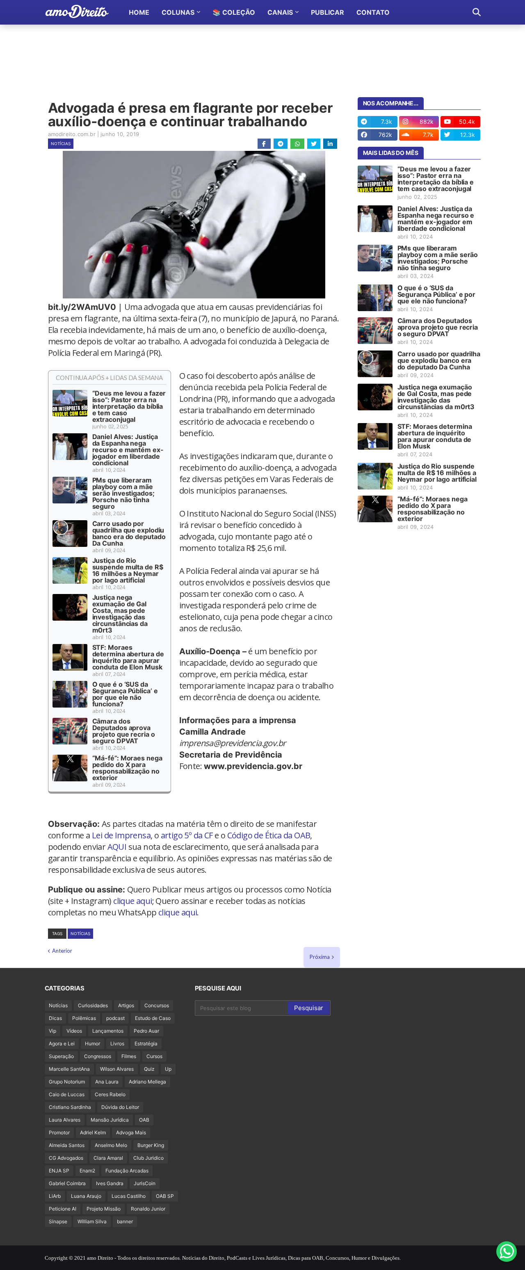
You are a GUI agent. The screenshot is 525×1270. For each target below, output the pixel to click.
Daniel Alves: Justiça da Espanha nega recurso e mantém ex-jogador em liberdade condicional (128, 449)
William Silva (92, 1221)
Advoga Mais (131, 1132)
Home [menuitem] (139, 12)
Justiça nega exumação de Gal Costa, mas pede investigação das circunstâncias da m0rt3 (120, 613)
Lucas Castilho (129, 1196)
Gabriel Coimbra (67, 1183)
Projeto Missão (104, 1209)
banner (125, 1221)
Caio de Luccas (66, 1094)
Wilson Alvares (117, 1069)
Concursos (156, 1005)
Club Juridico (148, 1158)
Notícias (61, 143)
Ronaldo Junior (148, 1209)
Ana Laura (107, 1082)
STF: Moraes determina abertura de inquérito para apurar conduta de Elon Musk (128, 657)
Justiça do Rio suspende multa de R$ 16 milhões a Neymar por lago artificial (127, 570)
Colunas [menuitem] (178, 12)
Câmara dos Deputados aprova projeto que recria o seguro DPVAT (123, 731)
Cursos (154, 1056)
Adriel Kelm (93, 1132)
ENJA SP (59, 1171)
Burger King (150, 1145)
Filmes (128, 1056)
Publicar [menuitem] (327, 12)
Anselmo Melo (111, 1145)
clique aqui (132, 900)
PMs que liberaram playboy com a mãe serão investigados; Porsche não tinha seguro (123, 493)
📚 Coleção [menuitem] (233, 12)
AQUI (117, 846)
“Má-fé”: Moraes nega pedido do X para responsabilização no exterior (127, 768)
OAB (144, 1120)
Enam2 (87, 1171)
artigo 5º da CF (187, 835)
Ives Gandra (109, 1183)
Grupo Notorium (67, 1082)
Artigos (126, 1005)
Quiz (149, 1069)
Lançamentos (107, 1031)
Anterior (62, 950)
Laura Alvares (64, 1120)
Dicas (55, 1018)
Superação (61, 1056)
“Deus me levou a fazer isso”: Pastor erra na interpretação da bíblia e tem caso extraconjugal (129, 406)
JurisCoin (144, 1183)
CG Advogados (66, 1158)
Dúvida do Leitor (120, 1107)
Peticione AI (62, 1209)
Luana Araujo (86, 1196)
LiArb (55, 1196)
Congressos (97, 1056)
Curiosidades (93, 1005)
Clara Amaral (108, 1158)
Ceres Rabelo (110, 1094)
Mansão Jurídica (110, 1120)
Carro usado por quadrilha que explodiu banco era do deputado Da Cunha (129, 533)
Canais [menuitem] (280, 12)
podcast (115, 1018)
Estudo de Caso (153, 1018)
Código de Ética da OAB (268, 835)
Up (168, 1069)
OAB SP (165, 1196)
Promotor (59, 1132)
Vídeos (74, 1031)
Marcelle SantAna (69, 1069)
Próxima (320, 957)
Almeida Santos (66, 1145)
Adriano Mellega (147, 1082)
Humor (92, 1043)
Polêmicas (84, 1018)
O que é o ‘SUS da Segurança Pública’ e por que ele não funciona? (125, 694)
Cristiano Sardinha (70, 1107)
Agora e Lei (62, 1043)
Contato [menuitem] (373, 12)
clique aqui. (178, 912)
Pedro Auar (146, 1031)
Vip (52, 1031)
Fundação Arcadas (126, 1171)
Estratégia (146, 1043)
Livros (117, 1043)
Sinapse (58, 1221)
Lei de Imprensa (121, 835)
